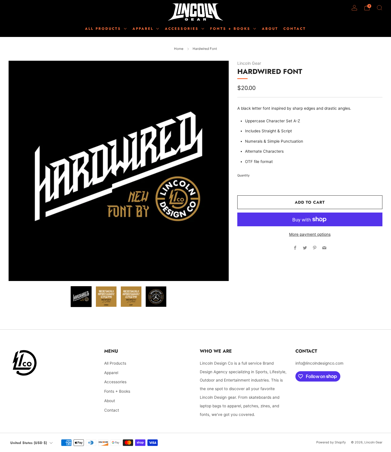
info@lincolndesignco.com (319, 363)
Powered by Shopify (331, 442)
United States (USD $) (28, 442)
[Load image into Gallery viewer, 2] (106, 296)
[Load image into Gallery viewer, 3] (131, 296)
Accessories (115, 382)
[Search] (379, 8)
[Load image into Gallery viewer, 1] (81, 296)
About (109, 400)
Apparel (111, 372)
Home (178, 49)
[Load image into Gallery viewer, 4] (156, 296)
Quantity (243, 175)
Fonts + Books (117, 391)
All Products (104, 28)
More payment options (310, 234)
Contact (111, 410)
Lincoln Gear (249, 63)
